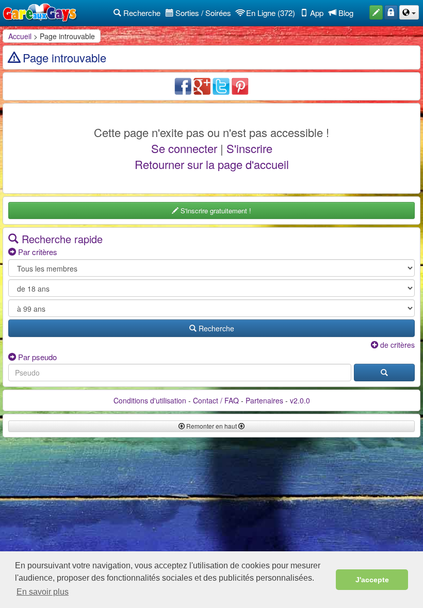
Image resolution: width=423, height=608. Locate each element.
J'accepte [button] (372, 580)
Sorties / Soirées (202, 12)
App (315, 12)
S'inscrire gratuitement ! (214, 210)
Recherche (140, 12)
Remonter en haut (211, 425)
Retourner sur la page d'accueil (212, 164)
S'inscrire (249, 148)
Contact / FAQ (216, 400)
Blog (344, 12)
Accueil (19, 36)
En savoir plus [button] (43, 591)
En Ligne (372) (269, 12)
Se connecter (184, 148)
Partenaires (264, 400)
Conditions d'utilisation (149, 400)
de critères (396, 345)
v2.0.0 (300, 400)
